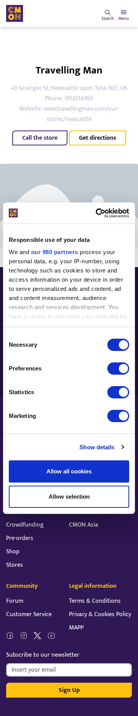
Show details (96, 447)
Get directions (97, 138)
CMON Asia (83, 525)
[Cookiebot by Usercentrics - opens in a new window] (97, 213)
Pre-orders (19, 538)
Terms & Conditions (95, 601)
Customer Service (29, 614)
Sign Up (69, 690)
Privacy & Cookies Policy (100, 614)
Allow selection (69, 496)
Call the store (40, 138)
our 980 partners (54, 252)
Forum (14, 601)
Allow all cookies (69, 471)
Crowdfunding (25, 525)
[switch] (118, 368)
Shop (13, 551)
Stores (14, 565)
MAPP (76, 628)
